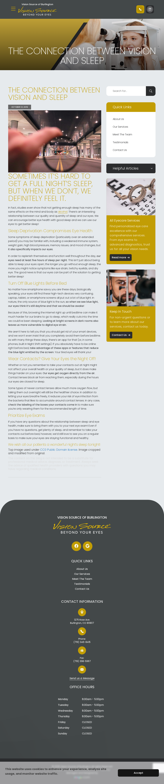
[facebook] (76, 546)
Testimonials (120, 142)
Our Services (120, 127)
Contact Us (120, 150)
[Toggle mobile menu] (13, 8)
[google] (87, 546)
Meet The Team (122, 134)
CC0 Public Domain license (58, 450)
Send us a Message (82, 678)
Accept (138, 773)
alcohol (62, 212)
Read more (119, 257)
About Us (118, 119)
